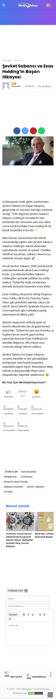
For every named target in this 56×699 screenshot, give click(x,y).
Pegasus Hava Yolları (16, 481)
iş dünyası (26, 476)
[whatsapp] (41, 130)
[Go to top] (50, 694)
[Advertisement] (28, 42)
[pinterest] (33, 130)
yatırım (8, 491)
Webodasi (27, 689)
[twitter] (25, 130)
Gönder (13, 614)
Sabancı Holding (13, 486)
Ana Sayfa (16, 677)
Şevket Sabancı (35, 486)
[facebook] (16, 130)
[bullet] (44, 614)
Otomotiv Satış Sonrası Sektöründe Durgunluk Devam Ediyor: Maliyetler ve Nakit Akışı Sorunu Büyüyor (19, 540)
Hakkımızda (39, 677)
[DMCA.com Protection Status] (35, 693)
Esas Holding (28, 471)
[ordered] (40, 614)
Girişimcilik (10, 476)
